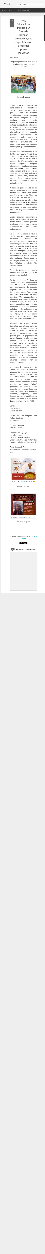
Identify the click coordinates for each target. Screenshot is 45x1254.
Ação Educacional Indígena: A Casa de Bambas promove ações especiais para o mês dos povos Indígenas (23, 37)
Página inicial (23, 10)
